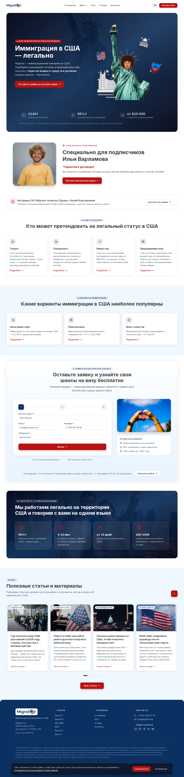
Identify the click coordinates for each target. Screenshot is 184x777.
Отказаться (161, 769)
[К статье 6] (96, 675)
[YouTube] (140, 729)
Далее (60, 447)
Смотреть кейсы (146, 473)
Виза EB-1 (59, 719)
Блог (93, 5)
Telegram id (24, 433)
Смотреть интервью (158, 202)
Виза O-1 (59, 715)
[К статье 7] (98, 675)
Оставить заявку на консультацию (38, 84)
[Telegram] (144, 729)
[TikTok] (148, 729)
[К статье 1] (85, 675)
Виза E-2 (59, 730)
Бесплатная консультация (80, 180)
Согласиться (141, 769)
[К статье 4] (92, 675)
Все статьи (90, 685)
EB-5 (57, 727)
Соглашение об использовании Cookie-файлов (36, 770)
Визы (82, 5)
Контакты (115, 5)
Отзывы (103, 5)
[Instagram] (135, 729)
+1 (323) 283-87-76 (146, 715)
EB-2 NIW (59, 723)
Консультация (168, 5)
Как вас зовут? (26, 414)
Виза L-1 (58, 734)
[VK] (153, 729)
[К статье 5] (94, 675)
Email (21, 424)
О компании (70, 5)
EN (155, 5)
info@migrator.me (145, 719)
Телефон (69, 424)
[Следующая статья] (174, 594)
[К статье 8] (100, 675)
